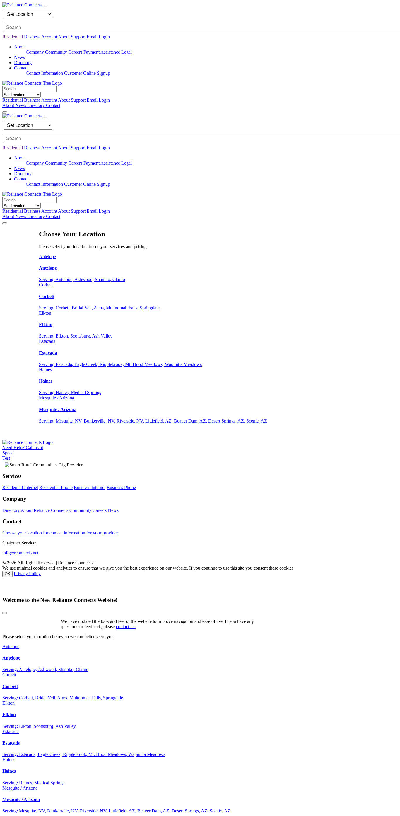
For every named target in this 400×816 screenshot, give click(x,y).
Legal (126, 52)
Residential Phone (56, 487)
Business (32, 36)
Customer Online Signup (87, 73)
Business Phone (121, 487)
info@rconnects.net (20, 552)
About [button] (20, 46)
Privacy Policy (27, 573)
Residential (13, 36)
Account (49, 36)
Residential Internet (20, 487)
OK (7, 574)
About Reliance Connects (44, 510)
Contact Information (45, 73)
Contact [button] (21, 67)
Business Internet (89, 487)
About (64, 36)
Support (79, 36)
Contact (53, 105)
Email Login (98, 36)
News (19, 57)
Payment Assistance (102, 52)
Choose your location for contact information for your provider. (60, 532)
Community (56, 52)
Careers (75, 52)
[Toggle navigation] (45, 6)
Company (35, 52)
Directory (23, 62)
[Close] (4, 613)
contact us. (126, 626)
